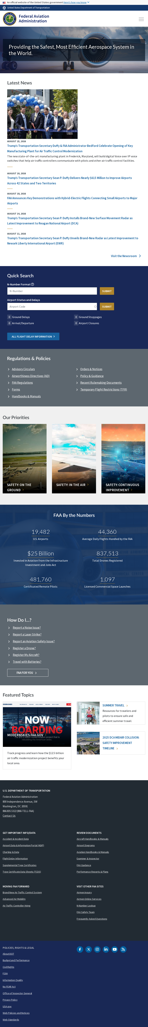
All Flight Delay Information (32, 336)
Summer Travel (114, 705)
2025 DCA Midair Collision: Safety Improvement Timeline (121, 742)
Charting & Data (11, 852)
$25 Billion (40, 553)
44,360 (107, 531)
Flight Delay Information (15, 858)
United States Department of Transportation (28, 7)
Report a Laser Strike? (27, 634)
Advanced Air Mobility (14, 899)
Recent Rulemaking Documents (101, 383)
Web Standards (11, 1019)
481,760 (41, 579)
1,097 (107, 579)
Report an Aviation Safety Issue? (34, 641)
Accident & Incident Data (16, 838)
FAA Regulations (22, 383)
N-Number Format (19, 284)
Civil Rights (8, 967)
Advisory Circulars (23, 369)
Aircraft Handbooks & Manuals (92, 838)
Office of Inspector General (17, 993)
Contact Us (9, 815)
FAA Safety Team (86, 912)
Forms (16, 389)
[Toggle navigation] (141, 19)
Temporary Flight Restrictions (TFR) (103, 389)
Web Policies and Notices (16, 1013)
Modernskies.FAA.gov (25, 735)
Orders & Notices (91, 369)
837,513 (107, 553)
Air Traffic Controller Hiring (17, 905)
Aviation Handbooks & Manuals (93, 852)
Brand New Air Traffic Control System (22, 892)
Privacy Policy (10, 999)
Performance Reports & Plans (92, 871)
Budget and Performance (16, 960)
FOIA (5, 973)
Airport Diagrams (86, 845)
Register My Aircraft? (26, 655)
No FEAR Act (9, 986)
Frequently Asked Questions (92, 918)
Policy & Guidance (92, 376)
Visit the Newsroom (124, 256)
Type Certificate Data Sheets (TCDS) (22, 871)
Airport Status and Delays (23, 300)
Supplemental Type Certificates (19, 865)
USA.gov (7, 1006)
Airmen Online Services (89, 899)
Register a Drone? (24, 648)
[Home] (26, 19)
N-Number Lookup (86, 905)
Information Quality (13, 980)
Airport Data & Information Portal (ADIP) (23, 845)
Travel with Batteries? (27, 662)
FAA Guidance (84, 865)
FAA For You (25, 673)
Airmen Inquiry (84, 892)
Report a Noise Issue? (27, 628)
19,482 (40, 531)
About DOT (8, 953)
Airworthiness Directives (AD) (31, 376)
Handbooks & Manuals (26, 396)
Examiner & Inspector (88, 858)
